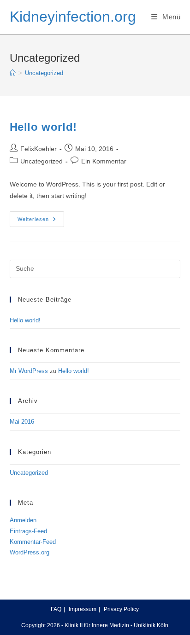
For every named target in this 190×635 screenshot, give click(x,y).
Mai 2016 (22, 421)
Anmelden (23, 520)
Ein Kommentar (103, 161)
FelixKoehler (38, 148)
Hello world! (43, 127)
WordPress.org (29, 552)
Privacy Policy (121, 609)
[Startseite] (13, 73)
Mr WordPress (29, 370)
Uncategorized (44, 73)
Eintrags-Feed (28, 531)
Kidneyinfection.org (73, 16)
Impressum (82, 609)
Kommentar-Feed (33, 541)
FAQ (56, 609)
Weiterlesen (41, 221)
